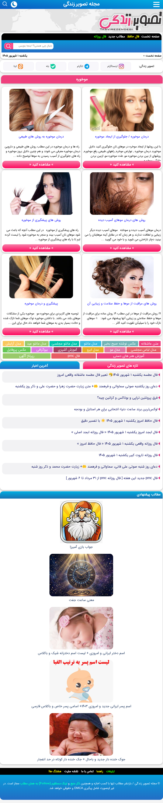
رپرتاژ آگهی (26, 356)
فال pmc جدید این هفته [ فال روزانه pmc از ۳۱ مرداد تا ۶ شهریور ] (111, 478)
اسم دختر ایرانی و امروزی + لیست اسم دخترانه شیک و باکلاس (81, 653)
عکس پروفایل (16, 349)
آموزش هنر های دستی (128, 356)
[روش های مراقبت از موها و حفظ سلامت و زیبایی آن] (122, 298)
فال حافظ (133, 36)
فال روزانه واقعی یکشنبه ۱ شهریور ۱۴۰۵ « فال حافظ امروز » (117, 443)
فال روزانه (100, 36)
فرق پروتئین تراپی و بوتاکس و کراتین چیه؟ (127, 397)
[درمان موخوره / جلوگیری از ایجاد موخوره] (122, 131)
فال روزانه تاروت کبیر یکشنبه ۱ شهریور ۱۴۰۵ (128, 455)
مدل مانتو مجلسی (64, 343)
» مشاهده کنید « (122, 164)
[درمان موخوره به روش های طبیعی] (41, 131)
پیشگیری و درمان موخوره (41, 303)
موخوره (82, 79)
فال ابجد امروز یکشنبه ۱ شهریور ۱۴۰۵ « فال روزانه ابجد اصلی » (114, 432)
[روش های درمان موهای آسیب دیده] (122, 215)
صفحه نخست (150, 36)
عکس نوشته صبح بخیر (120, 343)
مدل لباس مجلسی (143, 349)
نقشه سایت (71, 771)
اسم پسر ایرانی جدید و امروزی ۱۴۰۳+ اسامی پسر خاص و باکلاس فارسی (81, 706)
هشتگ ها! (55, 771)
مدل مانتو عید (36, 343)
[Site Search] (8, 46)
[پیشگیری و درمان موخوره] (41, 298)
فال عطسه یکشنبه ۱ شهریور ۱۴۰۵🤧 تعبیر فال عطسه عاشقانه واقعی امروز (107, 374)
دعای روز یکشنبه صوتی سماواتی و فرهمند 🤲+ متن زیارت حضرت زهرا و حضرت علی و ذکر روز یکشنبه (86, 386)
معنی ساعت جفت (81, 600)
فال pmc (74, 356)
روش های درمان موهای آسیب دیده (121, 220)
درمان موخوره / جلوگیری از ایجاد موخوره (122, 136)
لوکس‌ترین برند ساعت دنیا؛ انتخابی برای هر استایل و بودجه (115, 409)
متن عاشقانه (149, 343)
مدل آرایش (13, 343)
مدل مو (115, 349)
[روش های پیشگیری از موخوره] (41, 215)
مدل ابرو (93, 349)
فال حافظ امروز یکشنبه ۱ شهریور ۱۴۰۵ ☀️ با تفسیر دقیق (119, 420)
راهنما (100, 771)
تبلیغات (110, 771)
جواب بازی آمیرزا (81, 547)
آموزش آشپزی (67, 349)
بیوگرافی (42, 349)
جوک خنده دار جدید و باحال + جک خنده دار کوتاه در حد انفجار (81, 759)
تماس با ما (87, 771)
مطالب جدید (116, 36)
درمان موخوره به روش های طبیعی (41, 136)
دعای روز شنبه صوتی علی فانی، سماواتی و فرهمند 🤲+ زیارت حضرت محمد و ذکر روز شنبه (94, 466)
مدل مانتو (90, 343)
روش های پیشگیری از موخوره (41, 220)
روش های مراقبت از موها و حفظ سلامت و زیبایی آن (122, 303)
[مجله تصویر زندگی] (130, 21)
